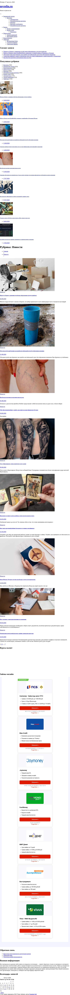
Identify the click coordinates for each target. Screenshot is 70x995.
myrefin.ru (6, 6)
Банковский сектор (9, 16)
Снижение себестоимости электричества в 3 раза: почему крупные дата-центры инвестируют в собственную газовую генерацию (27, 175)
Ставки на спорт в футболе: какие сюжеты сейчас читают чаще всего (15, 218)
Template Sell (33, 994)
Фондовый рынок (12, 36)
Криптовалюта (7, 38)
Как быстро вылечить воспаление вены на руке (17, 57)
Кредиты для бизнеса (16, 24)
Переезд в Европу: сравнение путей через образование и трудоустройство (25, 51)
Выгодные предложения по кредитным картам (17, 954)
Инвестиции (7, 33)
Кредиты (9, 18)
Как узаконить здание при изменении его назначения (13, 619)
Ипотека (12, 22)
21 (9, 987)
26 (5, 989)
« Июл (2, 992)
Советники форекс (12, 44)
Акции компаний (12, 35)
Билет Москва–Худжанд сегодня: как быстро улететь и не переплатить (17, 579)
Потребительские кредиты (18, 21)
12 (5, 985)
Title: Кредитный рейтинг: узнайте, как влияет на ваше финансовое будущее (19, 410)
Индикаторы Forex (12, 41)
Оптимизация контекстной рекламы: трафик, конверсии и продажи (16, 633)
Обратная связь (7, 955)
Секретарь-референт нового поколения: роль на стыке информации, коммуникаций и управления (32, 56)
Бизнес (5, 27)
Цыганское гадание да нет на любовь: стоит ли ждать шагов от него (17, 515)
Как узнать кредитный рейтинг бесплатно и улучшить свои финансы (17, 528)
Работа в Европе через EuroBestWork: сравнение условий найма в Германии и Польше (28, 53)
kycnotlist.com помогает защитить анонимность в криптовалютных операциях (17, 239)
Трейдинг (6, 39)
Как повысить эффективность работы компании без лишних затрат (14, 196)
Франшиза (13, 32)
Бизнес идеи (10, 30)
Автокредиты (14, 19)
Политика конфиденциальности (12, 957)
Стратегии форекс (12, 42)
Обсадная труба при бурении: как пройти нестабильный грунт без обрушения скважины (29, 54)
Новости (2, 292)
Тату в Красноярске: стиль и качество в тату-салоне (13, 463)
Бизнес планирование (13, 28)
